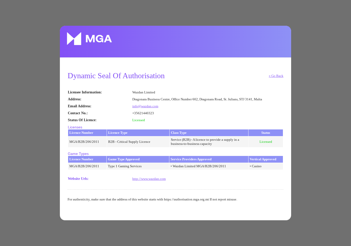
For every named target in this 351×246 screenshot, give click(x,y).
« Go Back (276, 76)
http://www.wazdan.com (149, 179)
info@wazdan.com (145, 106)
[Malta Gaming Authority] (89, 38)
